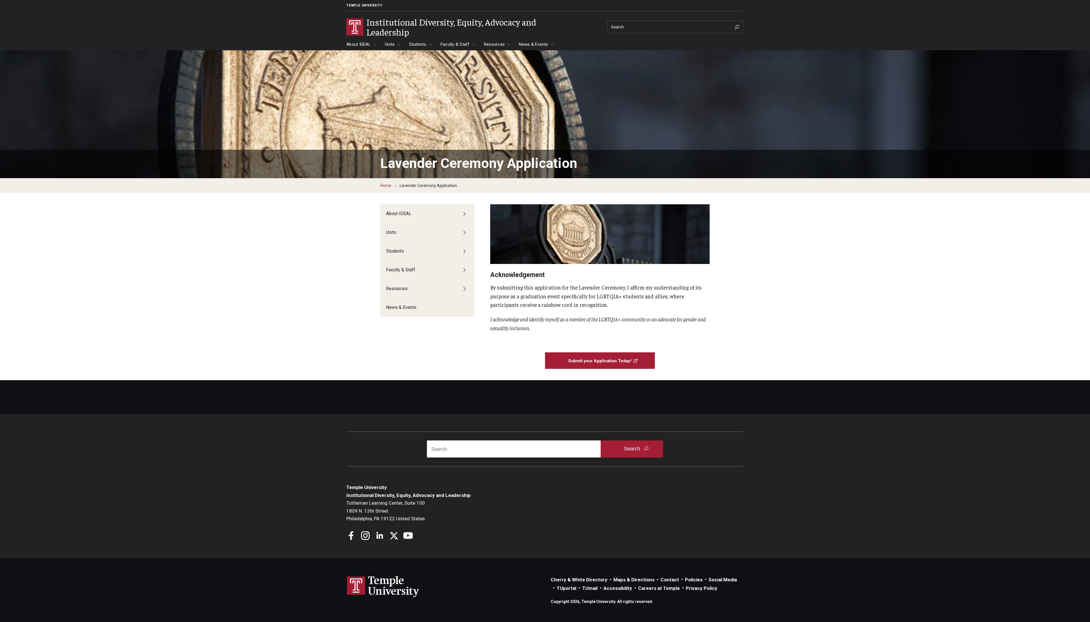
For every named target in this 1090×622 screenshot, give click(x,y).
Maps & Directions (634, 580)
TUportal (566, 588)
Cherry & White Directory (579, 580)
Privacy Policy (701, 588)
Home (385, 185)
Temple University (364, 5)
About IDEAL (358, 44)
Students (417, 44)
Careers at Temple (659, 588)
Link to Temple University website (383, 586)
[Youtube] (408, 536)
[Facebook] (351, 536)
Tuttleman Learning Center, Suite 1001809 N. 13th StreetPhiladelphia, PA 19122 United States (385, 510)
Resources (494, 44)
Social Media (722, 580)
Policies (694, 580)
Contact (670, 580)
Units (390, 44)
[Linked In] (380, 536)
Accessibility (617, 588)
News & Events (533, 44)
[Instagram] (365, 536)
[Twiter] (394, 536)
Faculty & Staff (455, 44)
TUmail (590, 588)
